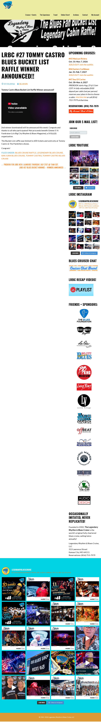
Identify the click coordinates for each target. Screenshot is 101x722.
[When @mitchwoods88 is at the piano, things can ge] (72, 230)
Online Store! (65, 15)
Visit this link (80, 97)
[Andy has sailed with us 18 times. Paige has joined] (72, 246)
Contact (85, 15)
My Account (95, 15)
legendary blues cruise (50, 152)
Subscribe (73, 128)
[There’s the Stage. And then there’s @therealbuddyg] (96, 214)
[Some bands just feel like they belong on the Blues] (88, 230)
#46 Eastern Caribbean (79, 69)
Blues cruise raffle (25, 152)
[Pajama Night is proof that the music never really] (96, 222)
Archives (76, 15)
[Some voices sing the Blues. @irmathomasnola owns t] (80, 214)
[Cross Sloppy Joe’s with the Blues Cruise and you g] (88, 222)
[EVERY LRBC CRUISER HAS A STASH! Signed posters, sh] (88, 238)
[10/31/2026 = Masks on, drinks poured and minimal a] (72, 222)
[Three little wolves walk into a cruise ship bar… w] (88, 214)
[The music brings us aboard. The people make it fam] (80, 222)
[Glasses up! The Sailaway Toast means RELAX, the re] (88, 246)
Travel (55, 15)
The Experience (45, 15)
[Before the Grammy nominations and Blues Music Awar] (80, 246)
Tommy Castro (34, 155)
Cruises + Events (30, 15)
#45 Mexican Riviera (78, 58)
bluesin (23, 84)
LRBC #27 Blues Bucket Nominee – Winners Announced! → (42, 167)
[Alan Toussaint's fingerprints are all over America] (80, 230)
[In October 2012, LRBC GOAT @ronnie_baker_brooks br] (96, 246)
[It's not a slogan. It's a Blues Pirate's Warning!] (80, 238)
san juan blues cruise (13, 155)
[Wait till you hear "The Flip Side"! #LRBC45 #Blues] (72, 214)
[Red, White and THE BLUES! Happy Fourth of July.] (72, 238)
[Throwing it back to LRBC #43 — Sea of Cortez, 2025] (96, 238)
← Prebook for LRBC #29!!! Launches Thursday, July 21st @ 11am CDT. (29, 164)
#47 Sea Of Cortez (77, 79)
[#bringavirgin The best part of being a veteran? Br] (96, 230)
